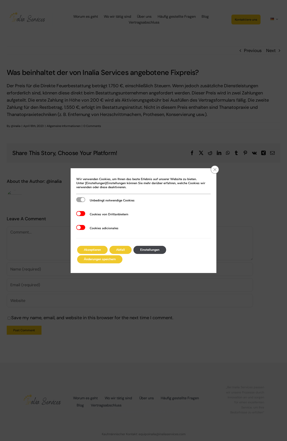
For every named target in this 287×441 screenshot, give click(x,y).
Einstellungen (149, 250)
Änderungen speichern (100, 259)
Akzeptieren (92, 250)
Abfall (120, 250)
